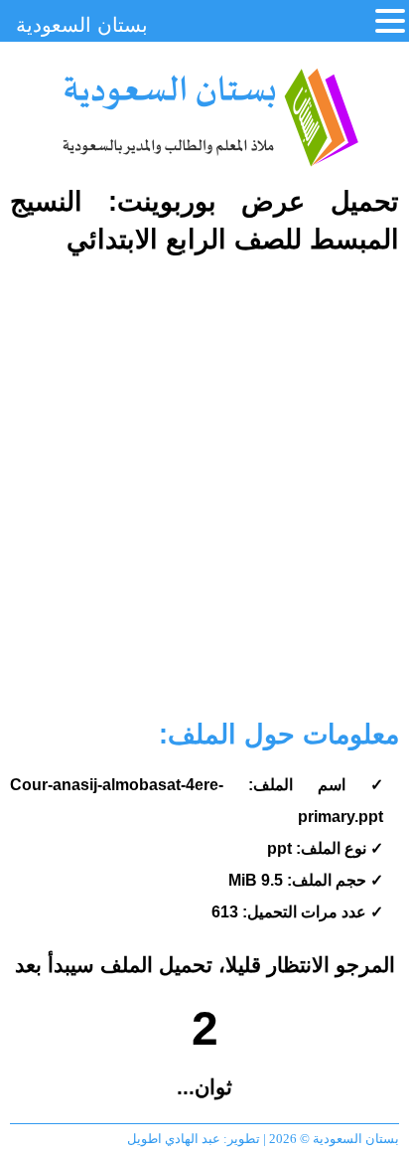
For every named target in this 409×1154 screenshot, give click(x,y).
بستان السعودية (209, 117)
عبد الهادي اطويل (173, 1138)
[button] (390, 22)
